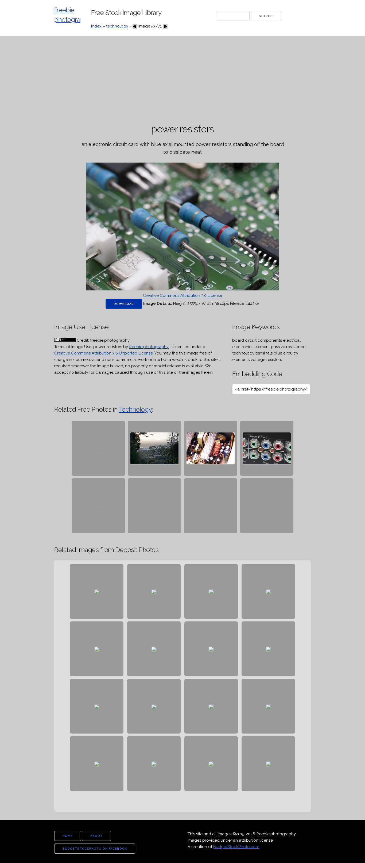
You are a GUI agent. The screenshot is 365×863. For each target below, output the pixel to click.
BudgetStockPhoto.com (236, 846)
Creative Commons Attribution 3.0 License (182, 295)
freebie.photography (149, 346)
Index (96, 26)
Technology (135, 409)
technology (117, 26)
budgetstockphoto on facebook (95, 848)
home (68, 836)
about (96, 836)
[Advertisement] (182, 80)
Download (124, 304)
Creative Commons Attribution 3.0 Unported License (103, 353)
